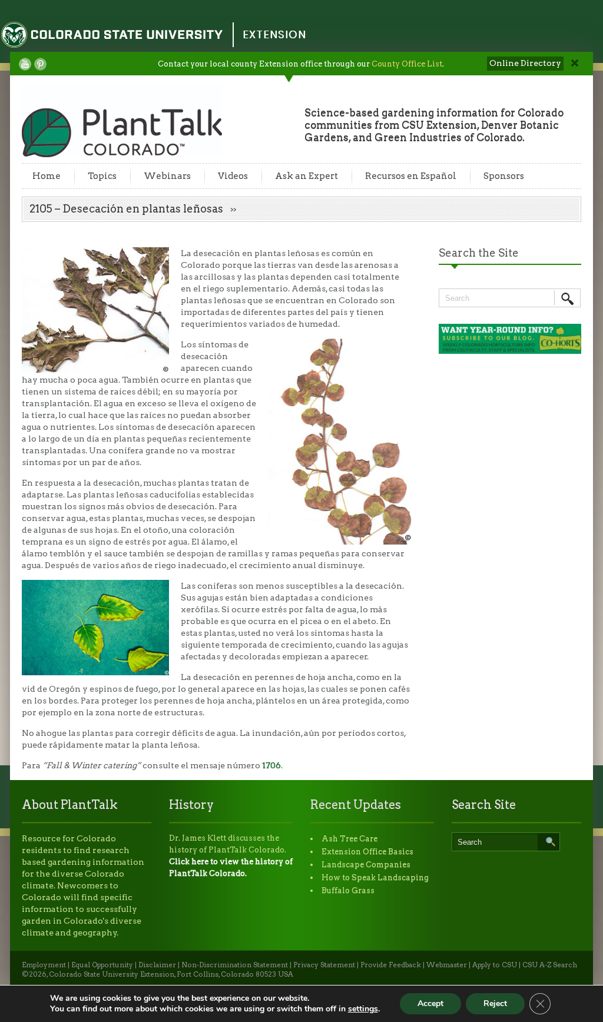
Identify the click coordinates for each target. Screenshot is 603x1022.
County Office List (407, 63)
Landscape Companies (366, 864)
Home (46, 176)
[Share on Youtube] (25, 64)
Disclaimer (157, 965)
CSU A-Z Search (549, 965)
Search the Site (479, 253)
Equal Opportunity (102, 965)
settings (363, 1009)
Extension (274, 34)
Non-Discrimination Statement (234, 965)
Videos (233, 176)
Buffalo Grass (348, 890)
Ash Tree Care (349, 838)
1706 (271, 765)
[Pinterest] (40, 64)
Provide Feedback (390, 965)
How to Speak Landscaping (375, 877)
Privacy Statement (324, 965)
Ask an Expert (306, 176)
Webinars (167, 176)
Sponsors (503, 176)
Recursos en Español (410, 176)
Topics (102, 176)
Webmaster (446, 965)
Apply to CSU (494, 965)
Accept (430, 1003)
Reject (495, 1003)
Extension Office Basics (367, 851)
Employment (44, 965)
